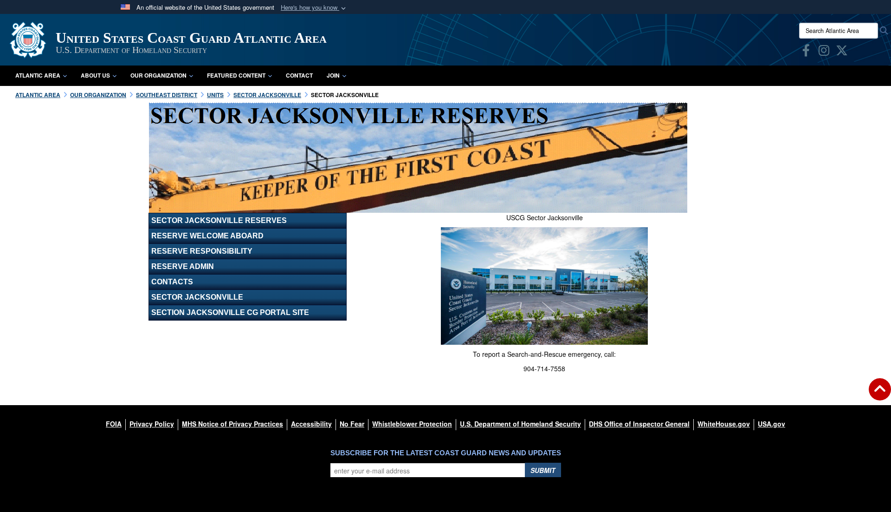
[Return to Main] (880, 395)
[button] (314, 8)
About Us (95, 75)
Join (333, 75)
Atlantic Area (37, 75)
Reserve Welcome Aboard (207, 236)
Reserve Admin (182, 266)
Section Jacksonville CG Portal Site (230, 312)
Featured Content (236, 75)
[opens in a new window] (806, 52)
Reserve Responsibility (201, 251)
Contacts (172, 282)
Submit (542, 470)
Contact (299, 75)
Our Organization (158, 75)
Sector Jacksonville (197, 297)
